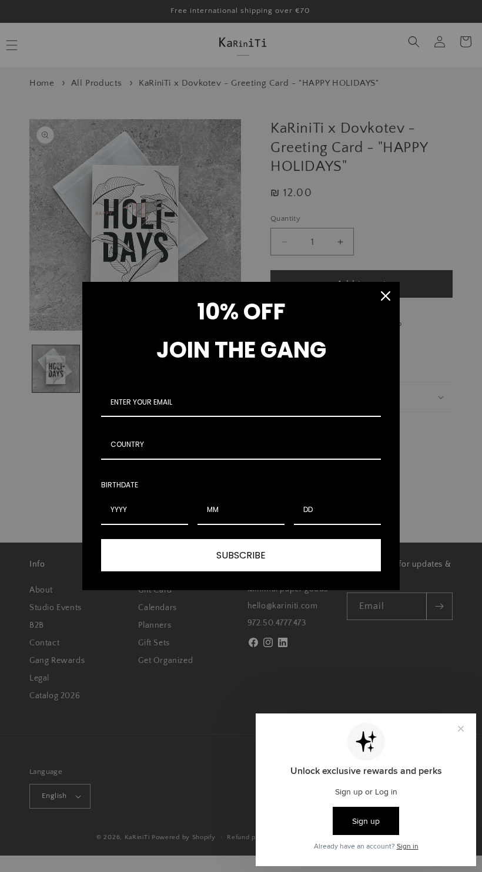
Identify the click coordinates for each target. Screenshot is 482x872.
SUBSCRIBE (241, 555)
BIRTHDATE (119, 485)
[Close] (385, 296)
